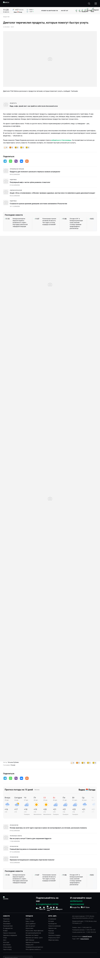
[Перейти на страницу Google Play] (75, 908)
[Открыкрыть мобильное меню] (96, 3)
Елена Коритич (84, 939)
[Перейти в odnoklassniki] (27, 161)
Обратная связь (53, 940)
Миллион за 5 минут (32, 935)
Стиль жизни (7, 947)
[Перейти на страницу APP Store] (85, 908)
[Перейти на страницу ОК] (44, 908)
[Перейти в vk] (21, 161)
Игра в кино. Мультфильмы (34, 930)
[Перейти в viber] (16, 161)
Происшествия (8, 926)
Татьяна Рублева (13, 762)
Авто (4, 940)
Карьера (51, 930)
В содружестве (8, 928)
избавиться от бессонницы (61, 140)
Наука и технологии (9, 933)
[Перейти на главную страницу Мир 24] (6, 3)
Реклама (51, 933)
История (51, 921)
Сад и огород (7, 949)
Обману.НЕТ (29, 944)
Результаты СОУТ (54, 937)
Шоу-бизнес (7, 944)
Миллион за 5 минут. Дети (34, 937)
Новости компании (54, 926)
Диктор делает (30, 926)
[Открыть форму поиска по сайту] (89, 3)
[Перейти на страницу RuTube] (55, 908)
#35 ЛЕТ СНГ (64, 10)
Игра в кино (29, 928)
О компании (52, 919)
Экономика (6, 923)
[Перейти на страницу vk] (37, 908)
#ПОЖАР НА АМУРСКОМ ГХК (49, 10)
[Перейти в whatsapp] (10, 161)
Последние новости (14, 215)
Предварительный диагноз (34, 947)
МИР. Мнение (30, 940)
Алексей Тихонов (87, 936)
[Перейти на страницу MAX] (41, 908)
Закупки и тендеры (54, 935)
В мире (5, 930)
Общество (6, 921)
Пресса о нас (52, 928)
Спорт (5, 937)
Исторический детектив (33, 933)
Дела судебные (30, 923)
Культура (6, 942)
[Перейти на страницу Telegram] (59, 908)
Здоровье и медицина (10, 935)
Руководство (52, 923)
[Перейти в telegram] (5, 161)
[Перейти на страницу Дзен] (52, 908)
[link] (13, 103)
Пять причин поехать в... (34, 949)
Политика (6, 919)
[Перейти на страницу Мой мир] (48, 908)
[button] (5, 161)
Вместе (28, 919)
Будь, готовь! (30, 921)
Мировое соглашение (32, 942)
